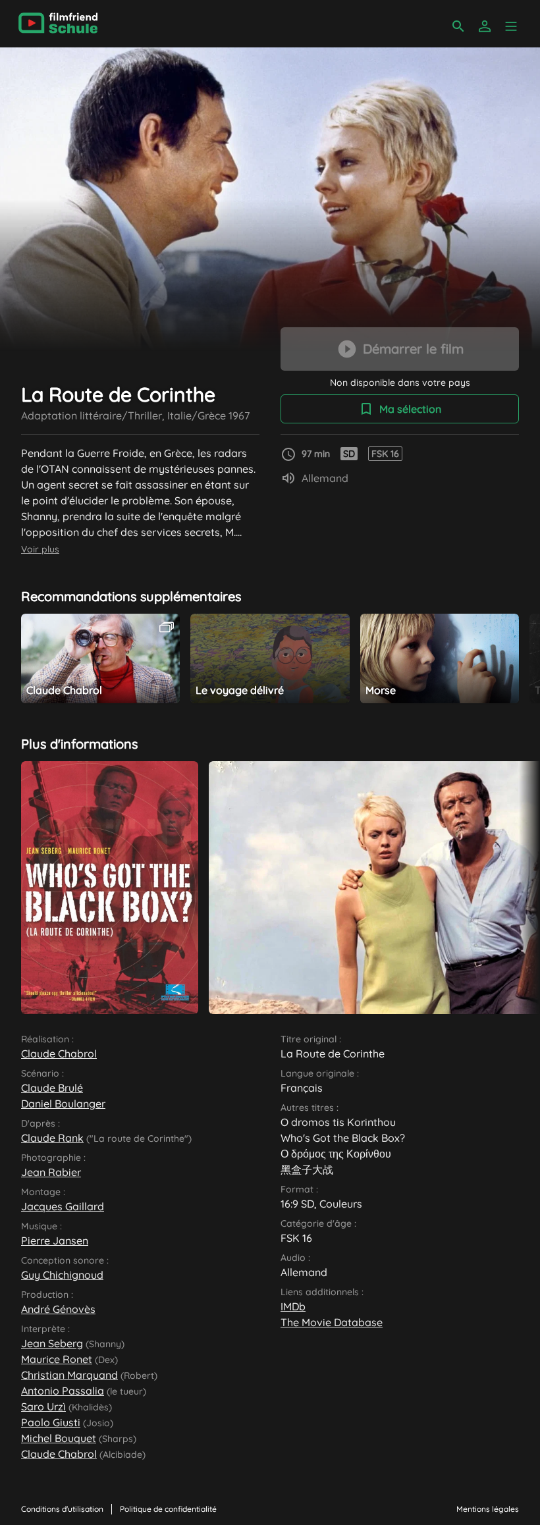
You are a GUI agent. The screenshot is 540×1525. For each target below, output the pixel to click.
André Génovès (58, 1309)
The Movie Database (332, 1322)
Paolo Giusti (50, 1422)
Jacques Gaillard (62, 1206)
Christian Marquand (69, 1374)
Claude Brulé (52, 1087)
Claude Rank (52, 1137)
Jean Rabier (51, 1172)
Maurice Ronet (56, 1359)
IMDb (293, 1306)
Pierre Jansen (54, 1240)
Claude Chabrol (59, 1053)
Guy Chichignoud (62, 1274)
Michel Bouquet (58, 1438)
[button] (511, 26)
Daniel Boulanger (63, 1103)
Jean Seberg (52, 1343)
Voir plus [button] (40, 549)
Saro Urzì (43, 1406)
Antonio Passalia (62, 1390)
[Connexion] (485, 26)
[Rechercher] (458, 26)
